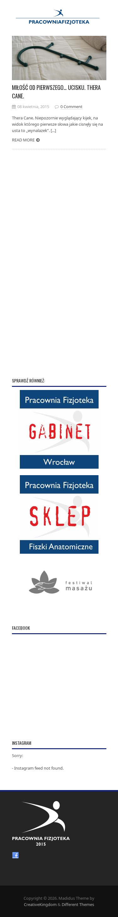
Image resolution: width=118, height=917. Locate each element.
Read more (23, 140)
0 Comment (71, 106)
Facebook (15, 855)
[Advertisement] (59, 272)
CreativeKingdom (40, 904)
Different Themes (78, 904)
